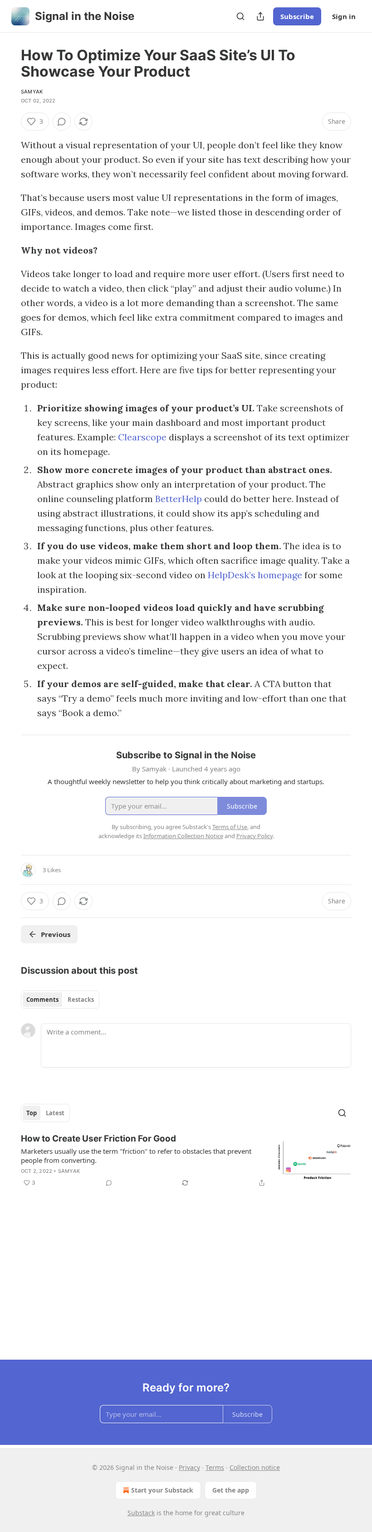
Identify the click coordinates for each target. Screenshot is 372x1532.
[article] (186, 1160)
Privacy (189, 1467)
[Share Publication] (260, 16)
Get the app (230, 1490)
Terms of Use (229, 827)
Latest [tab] (55, 1113)
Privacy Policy (254, 836)
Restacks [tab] (81, 999)
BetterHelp (178, 498)
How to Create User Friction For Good (98, 1138)
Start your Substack (162, 1490)
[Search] (240, 16)
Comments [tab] (42, 999)
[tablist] (60, 999)
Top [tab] (31, 1113)
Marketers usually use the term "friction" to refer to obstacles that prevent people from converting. (136, 1156)
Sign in (344, 16)
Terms (215, 1467)
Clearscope (142, 437)
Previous (55, 934)
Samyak (32, 91)
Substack (141, 1512)
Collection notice (255, 1467)
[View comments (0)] (62, 121)
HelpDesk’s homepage (255, 575)
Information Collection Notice (183, 836)
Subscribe (297, 16)
